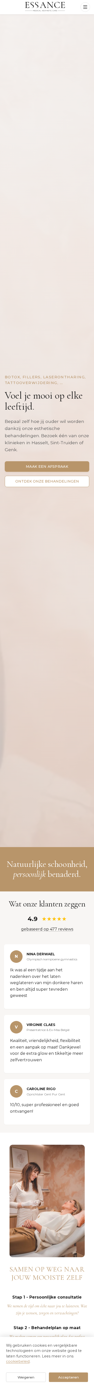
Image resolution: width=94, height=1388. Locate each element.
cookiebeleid (18, 1361)
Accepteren (68, 1377)
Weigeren (26, 1377)
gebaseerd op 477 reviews (47, 929)
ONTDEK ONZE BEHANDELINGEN (47, 481)
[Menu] (85, 7)
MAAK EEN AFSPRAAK (47, 466)
